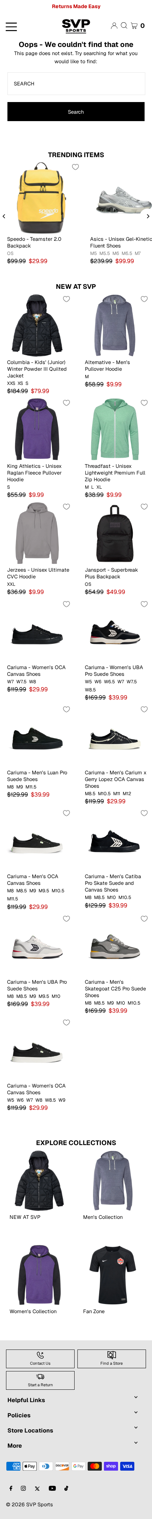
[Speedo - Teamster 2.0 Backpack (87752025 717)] (42, 198)
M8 (10, 787)
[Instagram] (23, 1489)
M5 (93, 253)
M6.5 (127, 253)
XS (20, 383)
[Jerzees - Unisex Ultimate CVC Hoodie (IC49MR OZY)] (37, 532)
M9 (19, 787)
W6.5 (109, 681)
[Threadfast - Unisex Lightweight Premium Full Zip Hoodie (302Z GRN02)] (114, 429)
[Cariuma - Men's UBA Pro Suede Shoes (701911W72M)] (37, 944)
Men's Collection (103, 1217)
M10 (111, 897)
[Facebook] (11, 1489)
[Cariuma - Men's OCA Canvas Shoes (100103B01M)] (37, 839)
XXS (11, 383)
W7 (10, 681)
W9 (61, 1100)
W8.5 (90, 689)
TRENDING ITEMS (76, 154)
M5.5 (104, 253)
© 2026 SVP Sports (29, 1504)
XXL (11, 584)
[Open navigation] (25, 26)
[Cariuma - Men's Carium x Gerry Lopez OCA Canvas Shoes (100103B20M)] (114, 735)
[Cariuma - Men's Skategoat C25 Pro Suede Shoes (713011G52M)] (114, 944)
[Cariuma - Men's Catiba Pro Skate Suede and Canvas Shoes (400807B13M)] (114, 839)
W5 (88, 681)
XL (99, 487)
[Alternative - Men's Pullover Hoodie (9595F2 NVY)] (114, 325)
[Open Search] (124, 25)
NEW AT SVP (76, 286)
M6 (115, 253)
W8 (32, 681)
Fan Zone (94, 1311)
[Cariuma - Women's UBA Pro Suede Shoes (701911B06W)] (114, 630)
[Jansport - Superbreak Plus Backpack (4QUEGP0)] (114, 532)
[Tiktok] (66, 1489)
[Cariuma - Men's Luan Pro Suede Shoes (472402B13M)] (37, 735)
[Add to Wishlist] (75, 167)
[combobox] (76, 83)
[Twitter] (37, 1489)
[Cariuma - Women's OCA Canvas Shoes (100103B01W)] (37, 1048)
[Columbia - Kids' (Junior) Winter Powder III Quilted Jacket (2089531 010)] (37, 325)
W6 (97, 681)
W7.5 (21, 681)
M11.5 (30, 787)
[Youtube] (52, 1489)
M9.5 (44, 890)
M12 (127, 793)
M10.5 (104, 793)
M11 (116, 793)
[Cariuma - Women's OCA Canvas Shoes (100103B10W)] (37, 630)
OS (10, 253)
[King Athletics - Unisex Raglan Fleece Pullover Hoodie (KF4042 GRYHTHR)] (37, 429)
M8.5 (90, 793)
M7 (138, 253)
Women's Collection (33, 1311)
